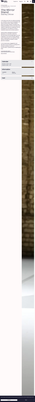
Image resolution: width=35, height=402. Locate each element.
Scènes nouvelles (4, 5)
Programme (15, 1)
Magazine (21, 1)
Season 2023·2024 (4, 53)
